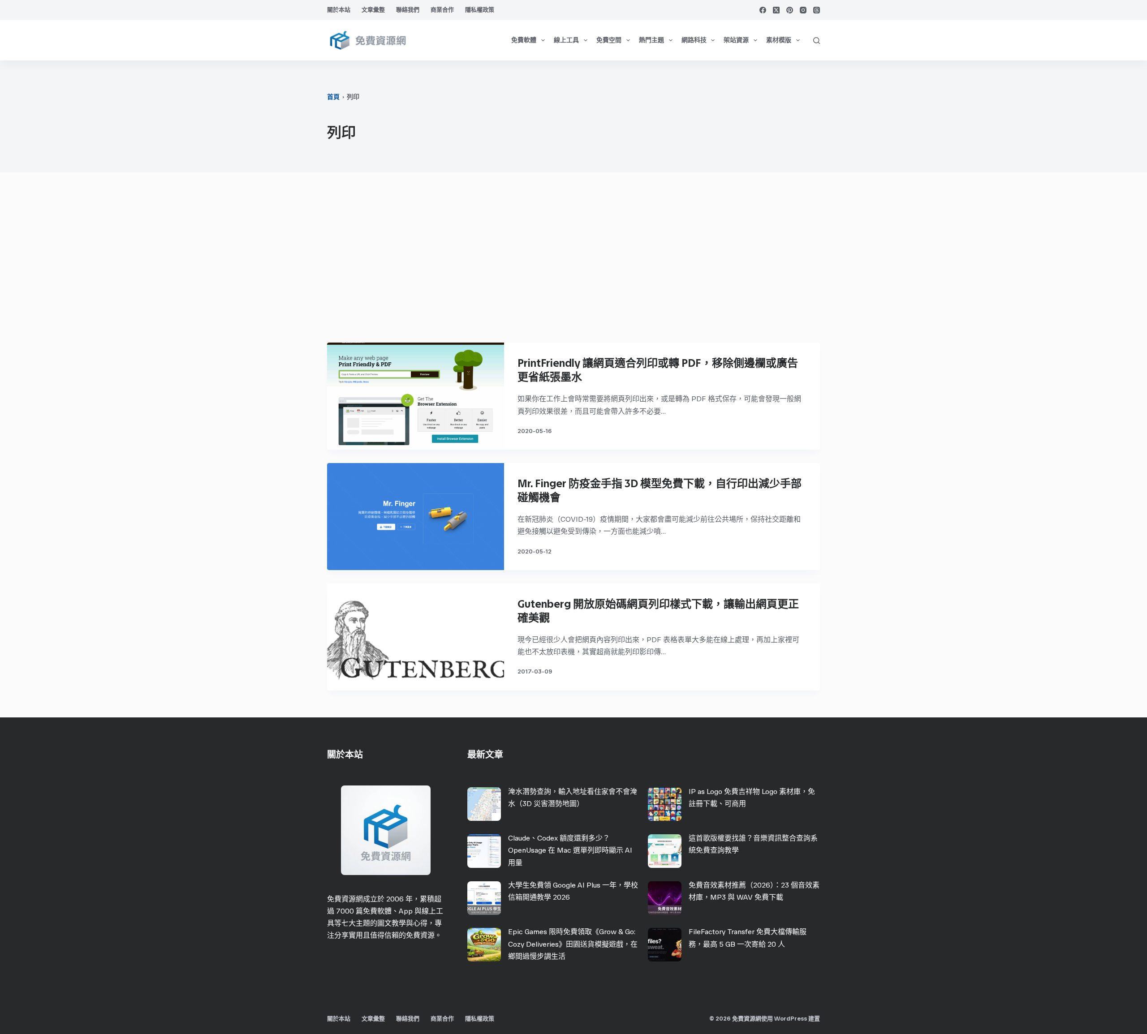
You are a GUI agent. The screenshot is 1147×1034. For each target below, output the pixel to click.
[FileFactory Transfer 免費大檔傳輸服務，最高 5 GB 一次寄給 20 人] (664, 944)
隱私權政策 (479, 9)
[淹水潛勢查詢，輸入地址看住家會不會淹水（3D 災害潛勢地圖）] (484, 804)
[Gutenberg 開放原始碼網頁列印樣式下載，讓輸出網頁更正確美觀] (415, 637)
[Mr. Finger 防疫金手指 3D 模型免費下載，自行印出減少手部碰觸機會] (415, 516)
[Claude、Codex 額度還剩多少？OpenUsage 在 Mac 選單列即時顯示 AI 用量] (484, 851)
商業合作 (442, 9)
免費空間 (608, 40)
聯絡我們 (407, 9)
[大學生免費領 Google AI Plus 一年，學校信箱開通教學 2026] (484, 898)
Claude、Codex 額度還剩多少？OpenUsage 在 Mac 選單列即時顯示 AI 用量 (570, 850)
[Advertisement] (573, 262)
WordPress (790, 1018)
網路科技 (694, 40)
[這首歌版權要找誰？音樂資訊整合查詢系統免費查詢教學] (664, 851)
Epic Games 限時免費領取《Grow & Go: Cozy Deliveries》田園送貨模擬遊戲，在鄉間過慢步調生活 (573, 943)
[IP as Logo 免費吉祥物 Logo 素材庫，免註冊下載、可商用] (664, 804)
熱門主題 (651, 40)
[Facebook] (762, 10)
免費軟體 (523, 40)
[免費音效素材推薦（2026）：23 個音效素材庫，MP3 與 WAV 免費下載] (664, 898)
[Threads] (816, 10)
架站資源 (736, 40)
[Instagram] (803, 10)
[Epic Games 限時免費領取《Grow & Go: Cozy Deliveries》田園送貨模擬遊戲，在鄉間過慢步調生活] (484, 944)
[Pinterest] (789, 10)
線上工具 (566, 40)
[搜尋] (816, 40)
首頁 (333, 97)
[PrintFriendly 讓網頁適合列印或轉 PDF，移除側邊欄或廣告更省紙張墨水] (415, 396)
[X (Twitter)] (776, 10)
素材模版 (778, 40)
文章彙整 (373, 9)
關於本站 (338, 9)
